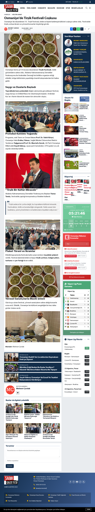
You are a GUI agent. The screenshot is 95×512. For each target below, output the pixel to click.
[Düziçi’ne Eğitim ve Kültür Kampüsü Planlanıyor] (32, 428)
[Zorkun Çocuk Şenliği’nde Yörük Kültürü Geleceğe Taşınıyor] (14, 408)
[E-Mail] (17, 392)
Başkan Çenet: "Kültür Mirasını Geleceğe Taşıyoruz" (32, 416)
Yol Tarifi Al (82, 256)
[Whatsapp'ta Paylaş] (78, 29)
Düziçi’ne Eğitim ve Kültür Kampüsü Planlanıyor (31, 436)
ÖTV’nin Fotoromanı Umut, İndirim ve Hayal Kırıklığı (81, 89)
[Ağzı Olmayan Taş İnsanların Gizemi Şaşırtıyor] (14, 428)
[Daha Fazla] (81, 29)
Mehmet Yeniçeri (80, 49)
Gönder (10, 466)
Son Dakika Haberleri (35, 501)
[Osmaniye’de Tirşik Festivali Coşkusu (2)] (32, 171)
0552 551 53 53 (41, 484)
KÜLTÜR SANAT (17, 14)
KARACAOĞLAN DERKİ (81, 62)
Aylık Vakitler (69, 230)
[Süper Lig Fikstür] (88, 339)
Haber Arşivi (54, 501)
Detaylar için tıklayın (77, 332)
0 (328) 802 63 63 (71, 267)
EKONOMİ (60, 8)
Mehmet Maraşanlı (81, 40)
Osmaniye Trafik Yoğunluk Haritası (57, 496)
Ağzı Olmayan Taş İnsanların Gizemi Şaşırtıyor (12, 436)
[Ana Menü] (90, 8)
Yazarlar (30, 2)
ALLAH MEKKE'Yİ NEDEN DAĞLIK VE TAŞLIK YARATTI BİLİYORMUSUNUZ (80, 71)
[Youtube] (76, 481)
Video (21, 2)
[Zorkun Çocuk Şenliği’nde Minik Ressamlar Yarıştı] (51, 428)
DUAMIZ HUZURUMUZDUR (80, 80)
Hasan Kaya (78, 86)
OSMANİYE (42, 8)
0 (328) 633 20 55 (71, 256)
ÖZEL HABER (31, 8)
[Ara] (86, 8)
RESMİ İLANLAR (77, 8)
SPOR (68, 8)
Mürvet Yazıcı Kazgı (81, 76)
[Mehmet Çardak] (10, 390)
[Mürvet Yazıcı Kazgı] (68, 79)
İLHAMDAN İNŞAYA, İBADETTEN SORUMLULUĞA (80, 53)
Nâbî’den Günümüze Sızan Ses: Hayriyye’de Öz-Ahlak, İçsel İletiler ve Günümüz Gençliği (81, 44)
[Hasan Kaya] (68, 88)
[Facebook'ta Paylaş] (71, 29)
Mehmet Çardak (23, 389)
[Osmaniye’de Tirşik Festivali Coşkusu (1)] (32, 116)
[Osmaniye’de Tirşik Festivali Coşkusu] (32, 50)
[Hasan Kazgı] (68, 61)
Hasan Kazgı (78, 59)
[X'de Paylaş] (74, 29)
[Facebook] (70, 481)
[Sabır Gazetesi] (11, 8)
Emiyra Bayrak (79, 67)
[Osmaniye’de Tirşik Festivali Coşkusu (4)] (32, 281)
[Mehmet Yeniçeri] (68, 52)
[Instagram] (73, 481)
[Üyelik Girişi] (89, 2)
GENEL (22, 8)
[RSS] (83, 481)
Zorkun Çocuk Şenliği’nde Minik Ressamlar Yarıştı (49, 436)
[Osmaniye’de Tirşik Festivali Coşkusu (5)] (32, 327)
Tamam (88, 509)
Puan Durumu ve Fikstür (79, 495)
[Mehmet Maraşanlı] (68, 43)
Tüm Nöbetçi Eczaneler (78, 277)
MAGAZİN (51, 8)
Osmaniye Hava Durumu (37, 495)
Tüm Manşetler (12, 501)
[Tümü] (88, 36)
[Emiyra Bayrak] (68, 70)
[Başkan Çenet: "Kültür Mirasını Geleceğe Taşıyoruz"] (32, 408)
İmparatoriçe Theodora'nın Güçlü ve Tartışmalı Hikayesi (51, 416)
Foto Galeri (11, 2)
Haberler (7, 14)
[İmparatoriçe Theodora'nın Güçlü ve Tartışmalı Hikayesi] (51, 408)
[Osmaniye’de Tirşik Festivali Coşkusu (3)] (32, 234)
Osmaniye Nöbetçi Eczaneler (12, 496)
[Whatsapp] (80, 481)
